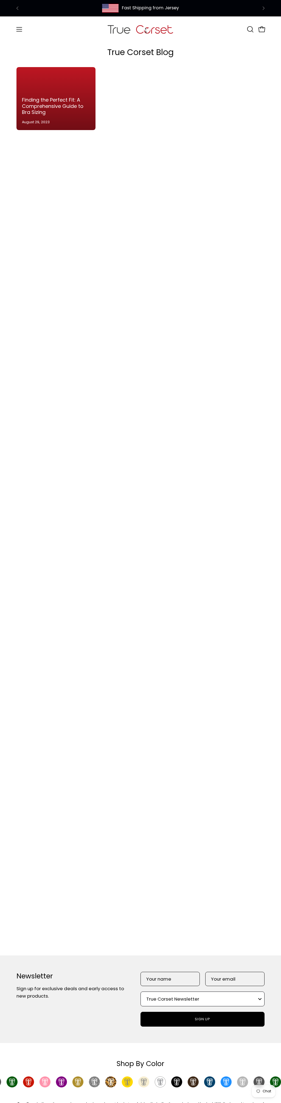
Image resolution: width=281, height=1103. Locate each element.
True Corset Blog (140, 52)
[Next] (263, 8)
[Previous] (17, 8)
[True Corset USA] (140, 29)
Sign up (202, 1019)
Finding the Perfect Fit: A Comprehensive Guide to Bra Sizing (52, 106)
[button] (250, 29)
